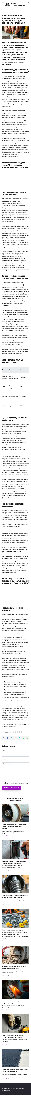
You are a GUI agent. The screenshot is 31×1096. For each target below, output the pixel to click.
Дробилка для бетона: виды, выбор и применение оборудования (14, 967)
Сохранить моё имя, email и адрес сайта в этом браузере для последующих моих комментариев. (16, 782)
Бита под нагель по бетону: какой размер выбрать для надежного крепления (15, 1002)
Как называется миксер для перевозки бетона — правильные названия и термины (14, 827)
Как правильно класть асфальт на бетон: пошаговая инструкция (15, 1071)
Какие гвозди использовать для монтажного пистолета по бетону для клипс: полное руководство (14, 932)
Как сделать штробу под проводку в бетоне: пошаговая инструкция (13, 1036)
